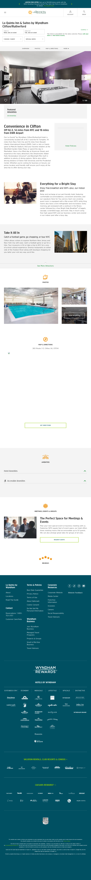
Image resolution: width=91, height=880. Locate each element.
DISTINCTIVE (80, 690)
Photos (37, 48)
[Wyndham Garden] (38, 713)
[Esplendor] (52, 705)
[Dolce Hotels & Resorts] (80, 705)
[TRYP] (52, 698)
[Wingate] (38, 705)
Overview (25, 48)
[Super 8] (24, 705)
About (8, 592)
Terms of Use (32, 597)
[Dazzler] (52, 713)
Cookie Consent (33, 605)
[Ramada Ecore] (38, 741)
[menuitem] (5, 12)
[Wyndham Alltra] (52, 727)
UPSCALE (66, 690)
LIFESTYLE (52, 690)
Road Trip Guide (12, 600)
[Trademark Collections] (66, 705)
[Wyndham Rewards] (45, 669)
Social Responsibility (56, 613)
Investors (51, 606)
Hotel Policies (70, 146)
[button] (19, 4)
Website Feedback (75, 592)
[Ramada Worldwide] (38, 734)
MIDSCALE (39, 690)
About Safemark (33, 601)
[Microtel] (24, 713)
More (66, 48)
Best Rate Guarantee (35, 590)
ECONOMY (25, 690)
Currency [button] (83, 29)
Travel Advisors (33, 648)
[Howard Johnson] (24, 720)
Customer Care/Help (14, 619)
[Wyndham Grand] (80, 713)
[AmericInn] (38, 720)
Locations (9, 596)
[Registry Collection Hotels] (80, 698)
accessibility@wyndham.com (11, 845)
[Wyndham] (66, 698)
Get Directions (45, 425)
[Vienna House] (52, 720)
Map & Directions (52, 48)
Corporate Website (55, 592)
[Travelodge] (24, 727)
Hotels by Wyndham (45, 682)
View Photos (74, 315)
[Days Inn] (24, 698)
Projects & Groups (34, 638)
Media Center (53, 596)
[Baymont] (38, 727)
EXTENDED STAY (10, 690)
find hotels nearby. (59, 35)
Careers (51, 609)
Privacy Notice (32, 594)
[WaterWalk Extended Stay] (11, 705)
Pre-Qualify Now (49, 5)
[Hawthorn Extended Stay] (11, 698)
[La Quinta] (38, 698)
